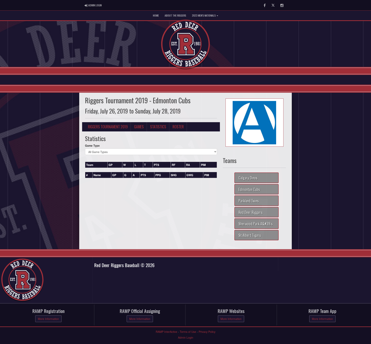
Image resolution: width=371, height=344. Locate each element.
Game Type (92, 145)
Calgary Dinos (247, 178)
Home (156, 15)
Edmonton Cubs (249, 189)
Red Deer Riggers (250, 212)
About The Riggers (175, 15)
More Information (48, 319)
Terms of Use (188, 332)
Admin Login (185, 337)
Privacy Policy (207, 332)
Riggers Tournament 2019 (108, 127)
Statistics (158, 127)
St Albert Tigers (249, 235)
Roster (178, 127)
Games (139, 127)
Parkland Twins (248, 201)
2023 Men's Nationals (204, 15)
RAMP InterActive (166, 332)
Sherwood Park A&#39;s (255, 223)
